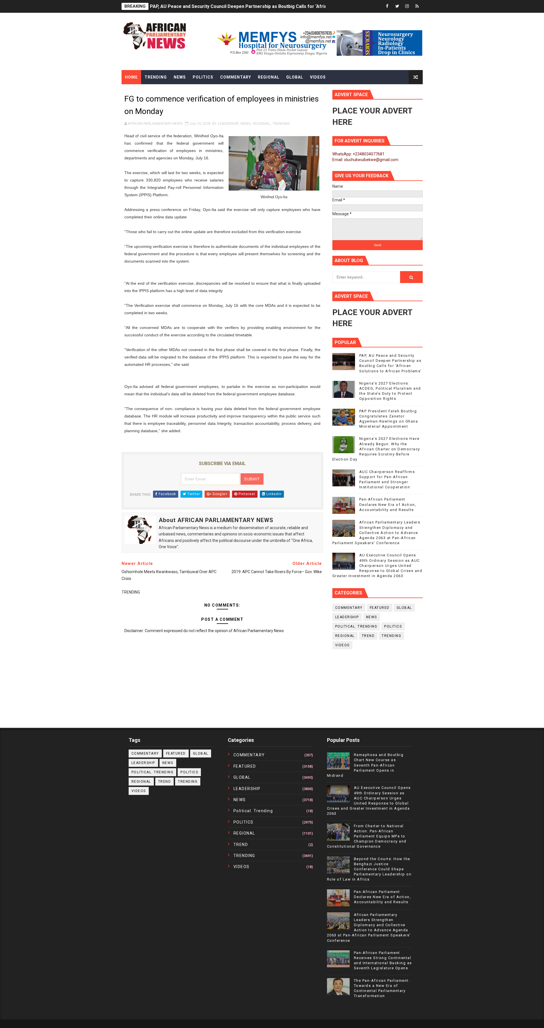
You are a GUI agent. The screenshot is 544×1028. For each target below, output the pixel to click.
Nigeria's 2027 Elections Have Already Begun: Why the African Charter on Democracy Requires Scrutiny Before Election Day (376, 448)
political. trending (356, 626)
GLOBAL (404, 608)
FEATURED (380, 608)
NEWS (246, 123)
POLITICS (393, 626)
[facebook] (387, 6)
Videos (318, 77)
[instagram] (407, 6)
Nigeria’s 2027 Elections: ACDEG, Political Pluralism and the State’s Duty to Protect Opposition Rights (257, 6)
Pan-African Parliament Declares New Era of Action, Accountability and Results (387, 504)
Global (294, 77)
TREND (368, 636)
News (180, 77)
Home (131, 77)
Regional (268, 77)
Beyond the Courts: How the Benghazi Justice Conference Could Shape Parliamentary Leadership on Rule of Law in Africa (369, 869)
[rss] (417, 6)
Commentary (235, 77)
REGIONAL (261, 123)
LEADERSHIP (228, 123)
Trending (155, 77)
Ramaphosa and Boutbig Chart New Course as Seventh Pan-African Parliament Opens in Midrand (365, 765)
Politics (203, 77)
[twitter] (397, 6)
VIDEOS (342, 645)
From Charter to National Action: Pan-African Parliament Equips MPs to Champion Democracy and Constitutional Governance (367, 836)
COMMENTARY (349, 608)
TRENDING (281, 123)
